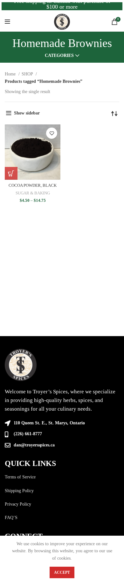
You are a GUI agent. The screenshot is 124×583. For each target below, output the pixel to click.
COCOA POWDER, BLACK (33, 185)
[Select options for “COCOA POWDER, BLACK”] (11, 173)
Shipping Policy (19, 490)
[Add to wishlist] (51, 133)
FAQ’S (11, 517)
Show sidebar (27, 113)
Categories (59, 55)
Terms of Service (20, 477)
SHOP (28, 74)
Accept (62, 572)
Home (11, 74)
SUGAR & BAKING (33, 193)
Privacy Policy (18, 504)
